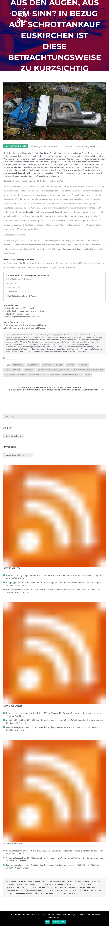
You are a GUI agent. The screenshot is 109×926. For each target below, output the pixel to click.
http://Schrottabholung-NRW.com (21, 296)
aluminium (33, 365)
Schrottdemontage (16, 375)
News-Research (12, 706)
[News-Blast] (21, 13)
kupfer (70, 365)
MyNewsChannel (13, 843)
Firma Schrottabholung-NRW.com (83, 146)
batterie (47, 365)
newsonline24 (11, 568)
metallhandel (13, 370)
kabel (59, 365)
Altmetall (18, 365)
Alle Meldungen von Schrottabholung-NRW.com (24, 328)
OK (47, 922)
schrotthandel (38, 375)
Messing (83, 365)
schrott (29, 370)
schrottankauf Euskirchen (88, 370)
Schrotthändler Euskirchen (66, 375)
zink (88, 375)
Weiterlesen (58, 922)
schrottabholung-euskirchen (54, 370)
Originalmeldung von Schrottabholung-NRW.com (25, 325)
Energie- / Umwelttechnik (47, 146)
